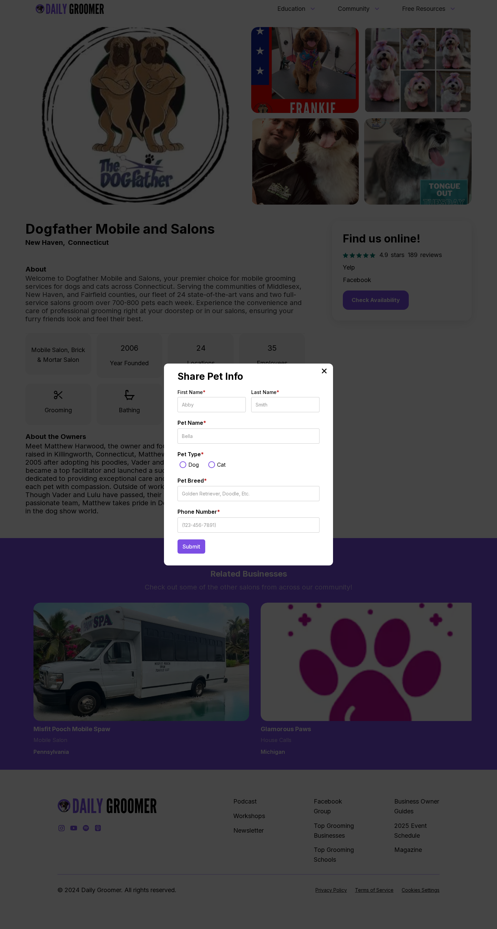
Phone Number (199, 511)
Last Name (265, 392)
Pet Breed (192, 480)
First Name (192, 392)
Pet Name (192, 422)
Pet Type (191, 454)
